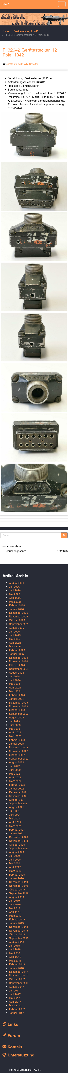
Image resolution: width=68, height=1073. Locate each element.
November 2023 (18, 706)
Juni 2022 (15, 770)
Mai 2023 (14, 729)
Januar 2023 (16, 743)
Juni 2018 (15, 949)
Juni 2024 (15, 680)
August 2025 (16, 628)
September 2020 (19, 848)
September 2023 (19, 713)
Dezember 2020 (18, 837)
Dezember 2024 (18, 658)
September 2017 (19, 983)
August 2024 (16, 672)
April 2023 (15, 732)
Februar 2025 (17, 650)
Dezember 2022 (18, 747)
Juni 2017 (15, 994)
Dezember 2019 (18, 882)
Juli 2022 (14, 766)
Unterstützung (20, 1055)
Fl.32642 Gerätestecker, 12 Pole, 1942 (30, 52)
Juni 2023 (15, 725)
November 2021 (18, 796)
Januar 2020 (16, 878)
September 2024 (19, 669)
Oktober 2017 (17, 979)
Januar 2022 (16, 788)
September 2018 (19, 938)
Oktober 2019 (17, 889)
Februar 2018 (17, 964)
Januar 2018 (16, 968)
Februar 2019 (17, 919)
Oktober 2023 (17, 710)
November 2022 (18, 751)
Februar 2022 (17, 785)
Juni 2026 (15, 590)
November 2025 (18, 616)
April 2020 (15, 867)
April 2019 (15, 912)
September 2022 (19, 758)
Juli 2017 (14, 990)
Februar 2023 (17, 740)
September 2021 (19, 803)
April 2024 (15, 687)
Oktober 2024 (17, 665)
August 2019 (16, 897)
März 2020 (15, 871)
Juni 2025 (15, 635)
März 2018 (15, 960)
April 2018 (15, 957)
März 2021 (15, 826)
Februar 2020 (17, 874)
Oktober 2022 (17, 755)
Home (5, 31)
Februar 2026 (17, 605)
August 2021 (16, 807)
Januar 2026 (16, 609)
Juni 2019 (15, 904)
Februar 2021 (17, 829)
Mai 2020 (14, 863)
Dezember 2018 (18, 927)
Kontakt (14, 1046)
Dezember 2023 (18, 702)
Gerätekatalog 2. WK (26, 31)
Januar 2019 (16, 923)
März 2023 (15, 736)
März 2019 (15, 915)
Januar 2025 (16, 654)
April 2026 (15, 598)
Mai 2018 (14, 953)
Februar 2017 (17, 1009)
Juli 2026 (14, 586)
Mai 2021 (14, 818)
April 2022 (15, 777)
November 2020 (18, 841)
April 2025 (15, 642)
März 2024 (15, 691)
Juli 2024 (14, 676)
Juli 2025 (14, 631)
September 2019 (19, 893)
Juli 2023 (14, 721)
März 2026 (15, 601)
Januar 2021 (16, 833)
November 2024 (18, 661)
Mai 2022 (14, 773)
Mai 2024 (14, 684)
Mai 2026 (14, 594)
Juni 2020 (15, 859)
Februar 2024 (17, 695)
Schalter (33, 63)
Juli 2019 (14, 900)
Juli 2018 (14, 945)
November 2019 (18, 886)
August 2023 (16, 717)
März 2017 (15, 1005)
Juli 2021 (14, 811)
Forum (13, 1035)
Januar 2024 (16, 699)
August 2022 (16, 762)
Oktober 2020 (17, 844)
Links (12, 1024)
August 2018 (16, 942)
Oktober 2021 (17, 800)
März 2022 (15, 781)
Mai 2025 (14, 639)
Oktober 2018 (17, 934)
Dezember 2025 (18, 612)
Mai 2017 (14, 998)
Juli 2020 (14, 856)
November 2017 (18, 975)
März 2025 (15, 646)
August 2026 (16, 583)
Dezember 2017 (18, 971)
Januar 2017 (16, 1013)
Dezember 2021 (18, 792)
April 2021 (15, 822)
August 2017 (16, 987)
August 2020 (16, 852)
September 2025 (19, 624)
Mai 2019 (14, 908)
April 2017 (15, 1001)
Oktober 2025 (17, 620)
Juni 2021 (15, 814)
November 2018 (18, 930)
